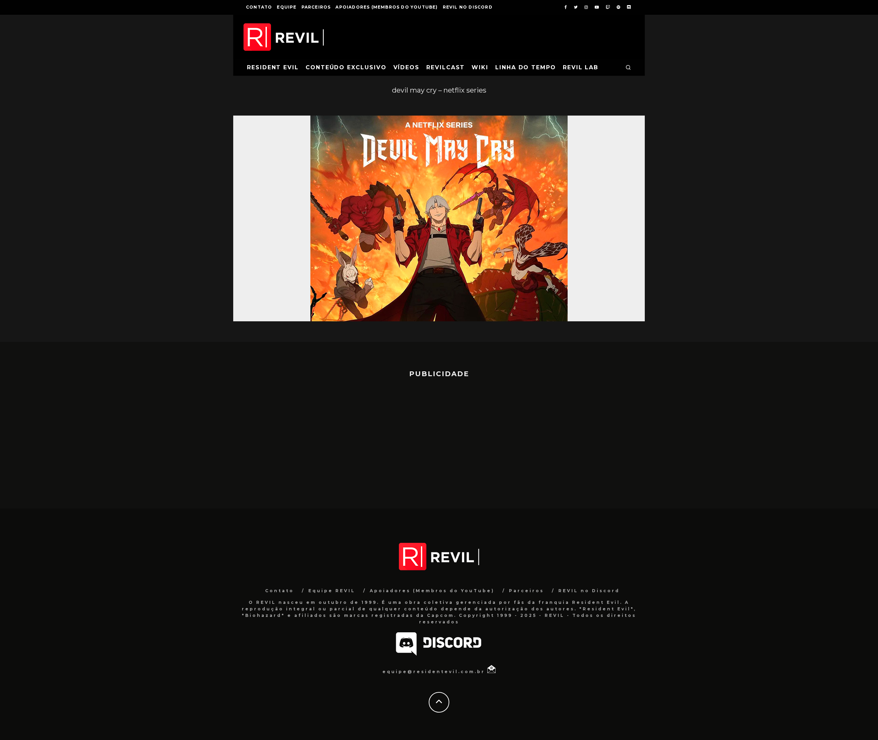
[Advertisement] (439, 440)
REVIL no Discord (468, 7)
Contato (259, 7)
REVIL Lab (580, 67)
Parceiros (316, 7)
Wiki (480, 67)
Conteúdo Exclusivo (346, 67)
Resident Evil (273, 67)
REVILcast (445, 67)
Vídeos (406, 67)
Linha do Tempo (525, 67)
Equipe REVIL (331, 590)
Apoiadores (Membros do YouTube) (386, 7)
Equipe (286, 7)
